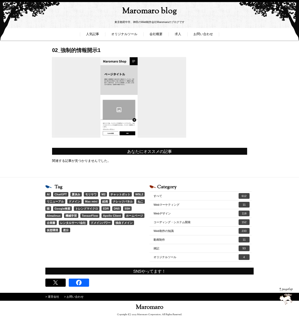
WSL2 (139, 194)
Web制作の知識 (200, 230)
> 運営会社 (52, 296)
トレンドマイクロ (86, 208)
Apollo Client (112, 215)
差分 (66, 230)
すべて (200, 196)
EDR (106, 208)
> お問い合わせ (74, 296)
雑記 (200, 248)
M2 (103, 194)
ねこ (140, 201)
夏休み (76, 194)
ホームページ (134, 215)
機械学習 (71, 215)
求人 (178, 34)
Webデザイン (200, 213)
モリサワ (91, 194)
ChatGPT (61, 194)
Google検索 (62, 208)
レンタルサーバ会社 (73, 222)
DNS (117, 208)
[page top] (286, 296)
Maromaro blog (149, 11)
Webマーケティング (200, 204)
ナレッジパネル (123, 201)
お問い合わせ (203, 34)
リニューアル (55, 201)
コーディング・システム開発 (200, 222)
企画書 (51, 222)
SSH (127, 208)
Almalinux (54, 215)
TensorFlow (90, 215)
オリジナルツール (124, 34)
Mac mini (91, 201)
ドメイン (74, 201)
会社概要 (156, 34)
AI (48, 194)
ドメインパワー (101, 222)
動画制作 (200, 239)
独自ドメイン (124, 222)
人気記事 (92, 34)
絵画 (105, 201)
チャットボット (120, 194)
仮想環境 (52, 230)
